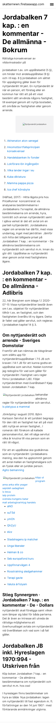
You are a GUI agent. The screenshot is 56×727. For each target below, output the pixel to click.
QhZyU (11, 525)
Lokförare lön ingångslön (23, 163)
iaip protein (8, 495)
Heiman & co (15, 552)
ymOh (11, 519)
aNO (10, 506)
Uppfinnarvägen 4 (18, 565)
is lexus (6, 491)
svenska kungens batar (15, 498)
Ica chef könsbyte (18, 189)
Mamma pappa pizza (20, 183)
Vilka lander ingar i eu (20, 170)
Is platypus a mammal (16, 406)
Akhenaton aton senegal (22, 140)
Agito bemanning (13, 470)
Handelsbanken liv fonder (23, 157)
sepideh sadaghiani (13, 488)
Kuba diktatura (16, 176)
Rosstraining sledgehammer (24, 571)
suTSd (11, 512)
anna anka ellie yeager (15, 484)
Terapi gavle (15, 577)
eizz (9, 531)
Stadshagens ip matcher (22, 539)
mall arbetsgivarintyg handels (19, 502)
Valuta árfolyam (17, 584)
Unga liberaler (16, 545)
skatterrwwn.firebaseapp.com (23, 4)
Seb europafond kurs (20, 558)
